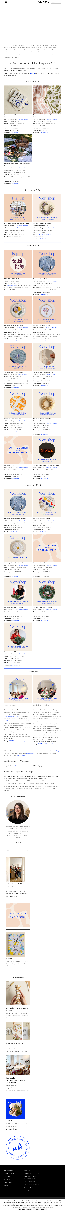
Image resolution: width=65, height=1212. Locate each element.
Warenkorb (7, 1179)
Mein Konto (7, 1176)
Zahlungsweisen (8, 1182)
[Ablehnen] (63, 1205)
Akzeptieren (22, 1209)
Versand (6, 1185)
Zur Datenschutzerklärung (40, 1209)
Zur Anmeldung (15, 132)
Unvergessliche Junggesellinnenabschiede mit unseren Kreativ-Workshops (17, 1080)
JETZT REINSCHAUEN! (12, 969)
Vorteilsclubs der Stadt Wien (20, 766)
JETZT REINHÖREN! (11, 1129)
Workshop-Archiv (21, 755)
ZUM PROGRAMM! (11, 896)
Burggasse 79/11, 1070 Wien (43, 234)
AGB (12, 1170)
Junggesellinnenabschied (11, 716)
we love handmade (23, 119)
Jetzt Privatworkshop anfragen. (17, 741)
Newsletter (32, 73)
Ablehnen (29, 1209)
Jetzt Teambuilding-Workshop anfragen (49, 744)
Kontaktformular (8, 721)
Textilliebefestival (11, 285)
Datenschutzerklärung (10, 1173)
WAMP (17, 228)
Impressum (7, 1170)
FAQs (57, 751)
